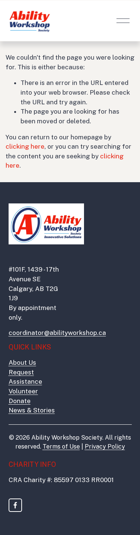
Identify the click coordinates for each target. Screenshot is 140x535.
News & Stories (32, 410)
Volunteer (23, 391)
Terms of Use (61, 446)
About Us (22, 362)
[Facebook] (15, 505)
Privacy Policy (105, 446)
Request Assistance (25, 377)
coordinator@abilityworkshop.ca (57, 332)
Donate (20, 401)
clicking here (25, 146)
